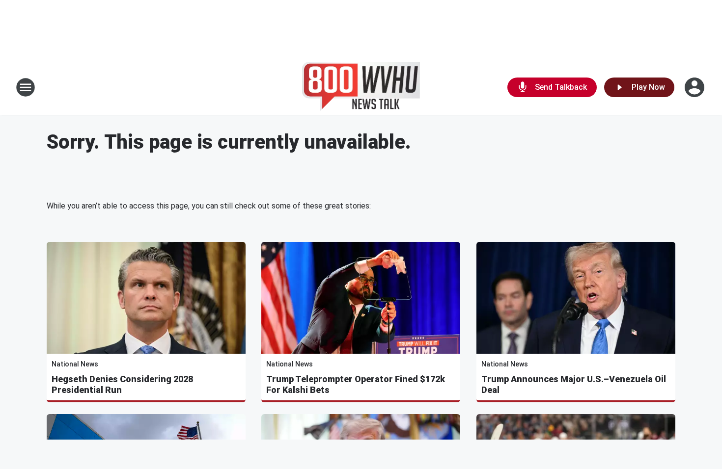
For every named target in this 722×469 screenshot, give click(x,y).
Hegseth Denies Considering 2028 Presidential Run (122, 384)
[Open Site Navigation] (25, 87)
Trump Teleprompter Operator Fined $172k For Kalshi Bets (355, 384)
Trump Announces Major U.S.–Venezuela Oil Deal (573, 384)
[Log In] (695, 87)
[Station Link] (361, 87)
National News (75, 364)
